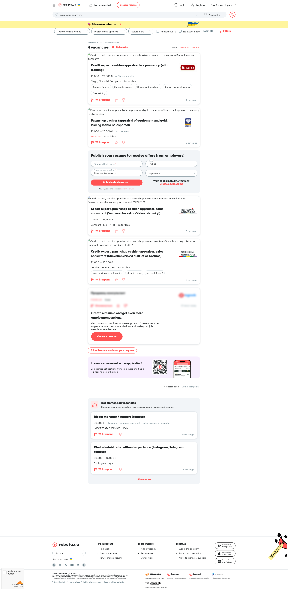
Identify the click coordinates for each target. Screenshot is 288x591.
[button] (225, 545)
